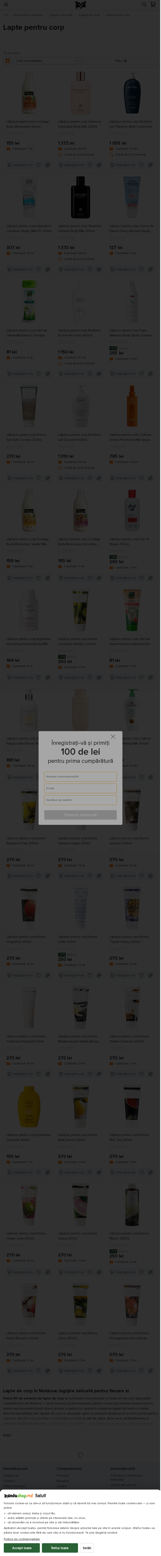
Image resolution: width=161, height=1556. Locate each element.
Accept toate (22, 1548)
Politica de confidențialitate (22, 1539)
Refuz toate (60, 1548)
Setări (87, 1548)
